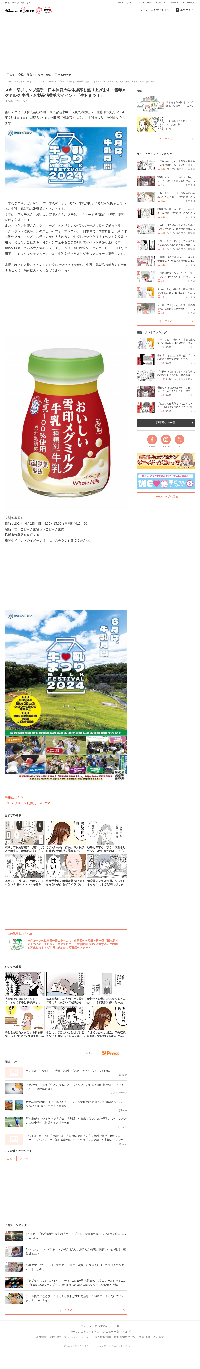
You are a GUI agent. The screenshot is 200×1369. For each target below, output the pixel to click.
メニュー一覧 (188, 2)
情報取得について (125, 1337)
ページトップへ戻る (166, 496)
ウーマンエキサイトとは (85, 1331)
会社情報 (41, 1337)
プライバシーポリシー (77, 1337)
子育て (121, 2)
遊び (49, 74)
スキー (24, 1158)
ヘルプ (126, 1331)
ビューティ (148, 2)
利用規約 (55, 1337)
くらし (129, 2)
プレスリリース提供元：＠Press (27, 803)
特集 (139, 91)
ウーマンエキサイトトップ (156, 9)
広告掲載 (158, 1337)
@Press (27, 101)
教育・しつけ (35, 74)
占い (166, 2)
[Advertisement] (100, 42)
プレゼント (175, 2)
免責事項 (144, 1337)
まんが (158, 2)
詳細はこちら (14, 797)
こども (11, 1158)
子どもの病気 (63, 74)
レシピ (137, 2)
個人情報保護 (103, 1337)
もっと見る (66, 1310)
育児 (21, 74)
